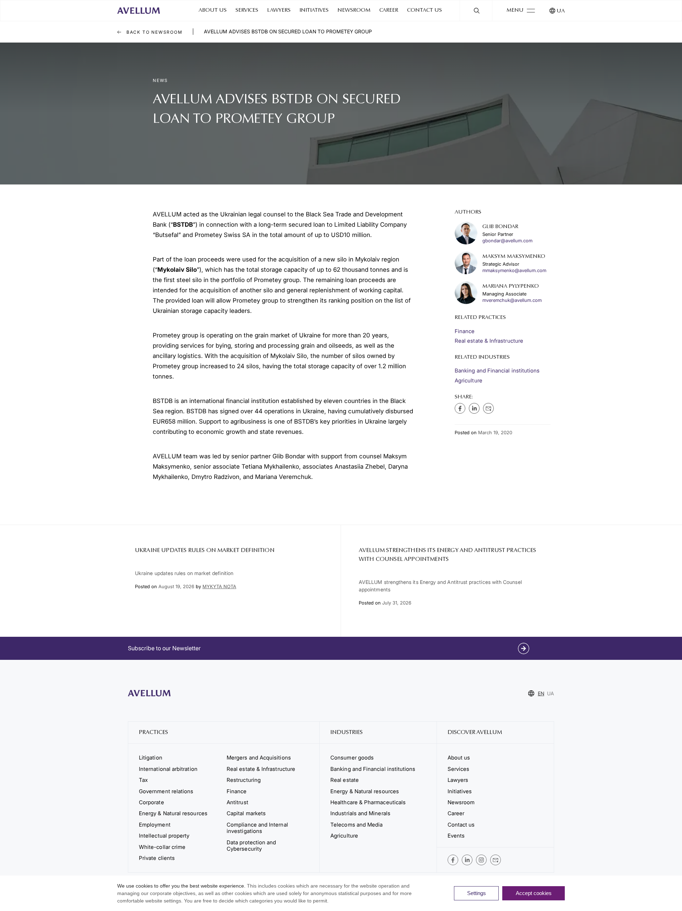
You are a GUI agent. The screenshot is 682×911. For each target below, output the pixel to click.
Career (388, 10)
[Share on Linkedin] (474, 408)
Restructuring (244, 780)
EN (541, 693)
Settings (476, 893)
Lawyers (279, 10)
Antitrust (237, 802)
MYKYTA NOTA (219, 586)
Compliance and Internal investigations (257, 827)
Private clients (157, 858)
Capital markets (246, 813)
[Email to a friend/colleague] (488, 408)
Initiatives (314, 10)
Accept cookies (534, 893)
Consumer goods (352, 757)
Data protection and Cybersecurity (251, 845)
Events (456, 835)
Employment (154, 824)
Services (247, 10)
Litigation (150, 757)
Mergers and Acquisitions (259, 757)
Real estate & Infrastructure (489, 341)
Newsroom (353, 10)
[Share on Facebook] (460, 408)
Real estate (344, 780)
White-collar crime (162, 847)
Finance (465, 331)
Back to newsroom (154, 32)
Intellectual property (164, 835)
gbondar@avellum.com (507, 240)
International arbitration (168, 769)
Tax (143, 780)
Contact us (424, 10)
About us (213, 10)
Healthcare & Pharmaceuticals (368, 802)
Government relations (166, 791)
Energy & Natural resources (173, 813)
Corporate (151, 802)
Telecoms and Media (356, 824)
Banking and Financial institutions (497, 371)
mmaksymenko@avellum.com (514, 270)
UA (561, 11)
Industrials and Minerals (360, 813)
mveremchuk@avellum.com (512, 300)
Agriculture (468, 380)
